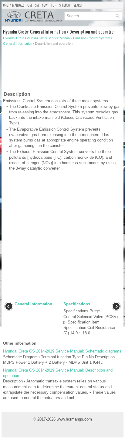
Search (78, 5)
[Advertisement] (62, 70)
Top (53, 5)
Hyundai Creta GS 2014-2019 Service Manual (36, 38)
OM (29, 5)
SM (37, 5)
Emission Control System (91, 38)
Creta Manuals (13, 5)
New (45, 5)
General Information (17, 43)
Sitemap (64, 5)
